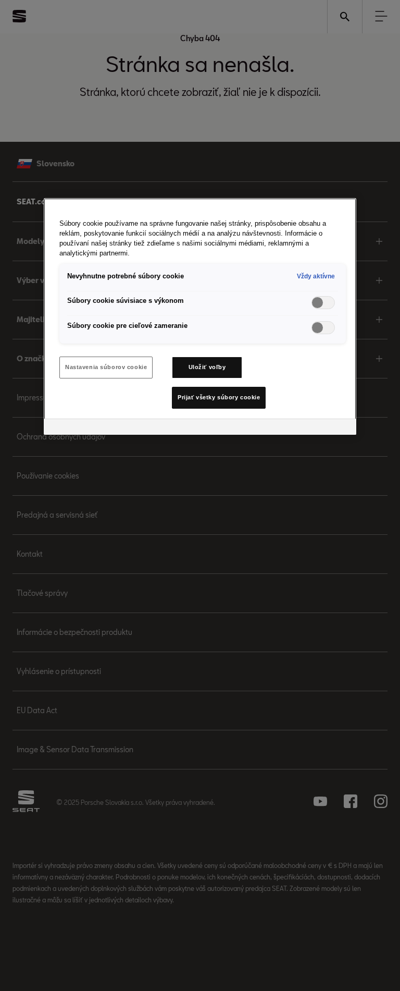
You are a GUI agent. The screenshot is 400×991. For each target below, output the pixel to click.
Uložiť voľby (207, 367)
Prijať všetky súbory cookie (219, 397)
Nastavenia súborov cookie (106, 367)
